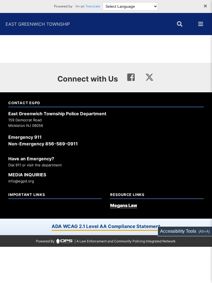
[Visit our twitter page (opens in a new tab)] (149, 76)
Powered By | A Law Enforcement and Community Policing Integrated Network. (106, 241)
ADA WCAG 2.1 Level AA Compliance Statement (106, 226)
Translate (93, 6)
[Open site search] (179, 24)
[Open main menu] (200, 24)
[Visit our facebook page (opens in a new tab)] (131, 77)
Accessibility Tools (178, 231)
